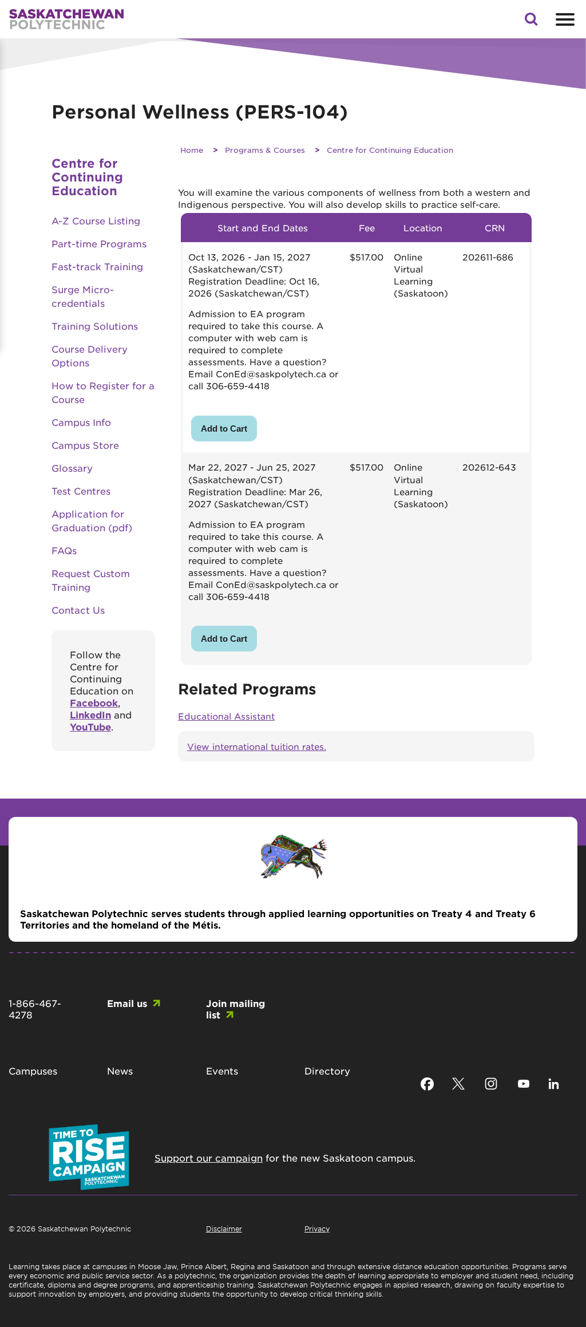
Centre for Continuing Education (390, 150)
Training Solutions (95, 325)
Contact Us (78, 609)
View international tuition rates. (256, 746)
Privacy (317, 1228)
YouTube (90, 726)
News (120, 1070)
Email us (127, 1003)
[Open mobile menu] (564, 19)
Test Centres (81, 490)
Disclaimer (224, 1228)
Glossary (72, 467)
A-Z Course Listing (96, 220)
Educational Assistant (226, 715)
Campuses (33, 1070)
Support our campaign (209, 1157)
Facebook (94, 702)
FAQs (64, 550)
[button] (531, 22)
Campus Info (81, 422)
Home (191, 150)
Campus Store (85, 445)
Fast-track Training (97, 266)
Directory (327, 1070)
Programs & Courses (265, 150)
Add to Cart (224, 428)
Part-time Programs (99, 243)
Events (222, 1070)
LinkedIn (90, 714)
